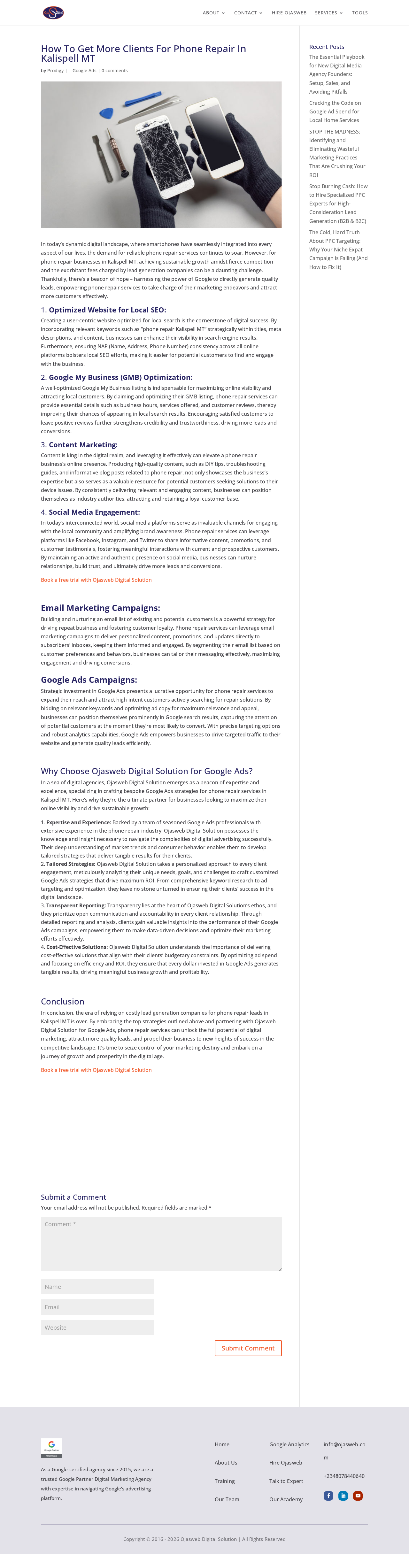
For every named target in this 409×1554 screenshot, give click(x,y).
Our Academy (286, 1499)
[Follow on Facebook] (328, 1496)
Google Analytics (289, 1444)
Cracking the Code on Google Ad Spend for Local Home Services (335, 111)
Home (222, 1444)
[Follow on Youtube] (358, 1496)
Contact (245, 13)
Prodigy (55, 70)
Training (225, 1481)
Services (326, 13)
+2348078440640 (344, 1476)
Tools (360, 13)
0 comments (115, 70)
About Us (226, 1462)
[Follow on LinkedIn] (343, 1496)
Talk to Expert (286, 1481)
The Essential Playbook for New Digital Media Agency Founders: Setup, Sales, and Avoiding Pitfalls (337, 74)
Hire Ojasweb (289, 13)
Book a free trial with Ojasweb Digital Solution (96, 579)
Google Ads (84, 70)
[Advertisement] (161, 1119)
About (211, 13)
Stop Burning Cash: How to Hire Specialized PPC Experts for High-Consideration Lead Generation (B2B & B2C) (338, 204)
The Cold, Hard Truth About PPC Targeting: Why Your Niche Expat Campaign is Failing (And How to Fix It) (338, 250)
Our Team (227, 1499)
